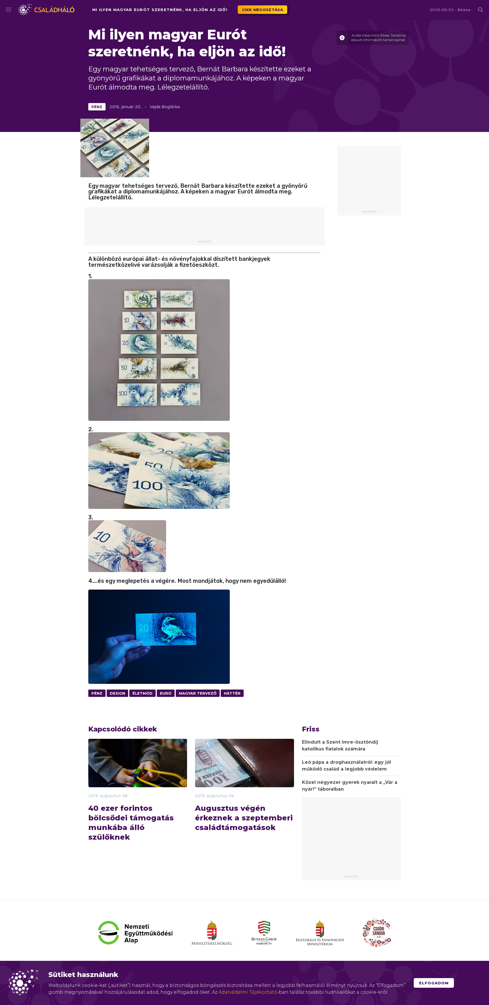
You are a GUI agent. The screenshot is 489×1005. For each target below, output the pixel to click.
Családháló (46, 9)
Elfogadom (434, 983)
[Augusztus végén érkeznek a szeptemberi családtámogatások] (244, 778)
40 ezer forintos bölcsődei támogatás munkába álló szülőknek (131, 823)
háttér (232, 693)
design (117, 693)
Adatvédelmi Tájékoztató (247, 992)
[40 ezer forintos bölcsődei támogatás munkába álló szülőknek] (137, 772)
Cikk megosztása (262, 9)
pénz (96, 106)
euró (165, 693)
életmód (142, 693)
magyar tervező (197, 693)
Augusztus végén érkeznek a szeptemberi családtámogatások (244, 818)
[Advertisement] (369, 180)
